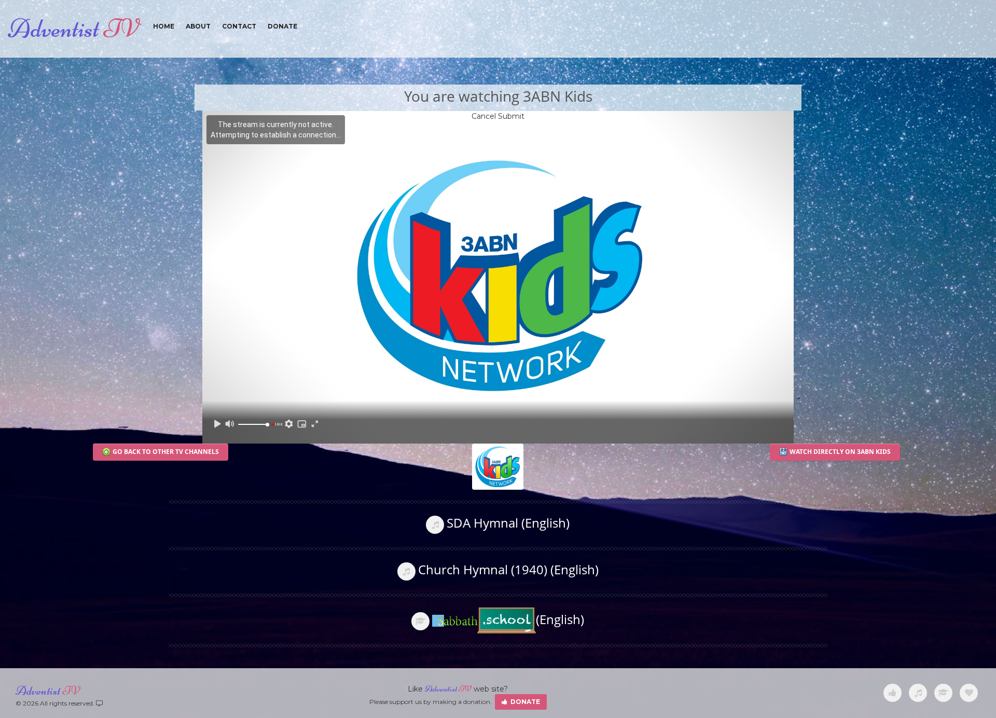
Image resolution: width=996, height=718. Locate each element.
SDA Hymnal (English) (508, 522)
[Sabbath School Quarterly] (943, 693)
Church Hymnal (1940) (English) (508, 569)
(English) (560, 619)
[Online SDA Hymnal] (918, 693)
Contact (239, 26)
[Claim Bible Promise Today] (969, 693)
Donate (282, 26)
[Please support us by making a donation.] (892, 693)
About (198, 26)
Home (163, 26)
